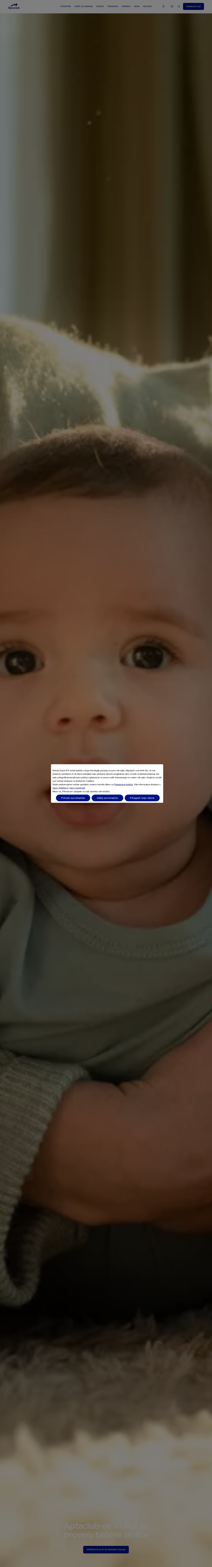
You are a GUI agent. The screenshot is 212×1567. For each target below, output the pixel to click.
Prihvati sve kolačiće (73, 798)
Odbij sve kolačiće (107, 798)
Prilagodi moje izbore (142, 798)
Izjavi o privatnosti (77, 787)
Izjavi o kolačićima (60, 787)
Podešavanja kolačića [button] (123, 784)
